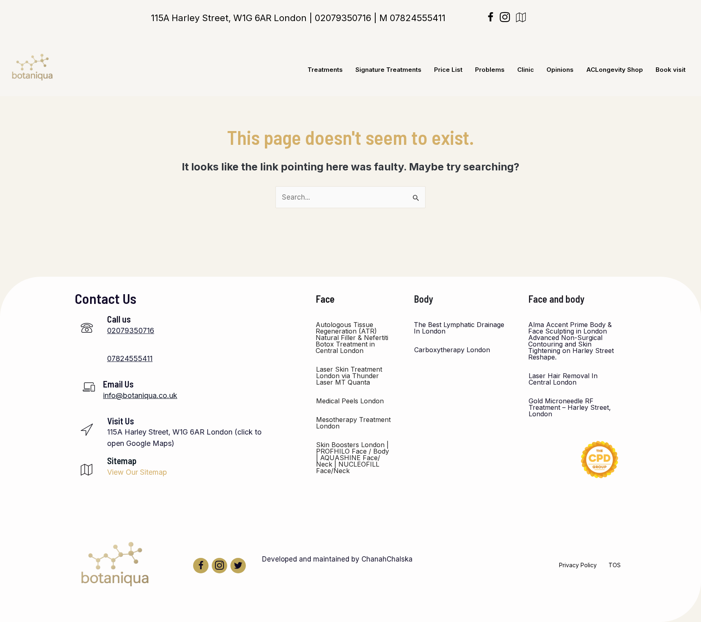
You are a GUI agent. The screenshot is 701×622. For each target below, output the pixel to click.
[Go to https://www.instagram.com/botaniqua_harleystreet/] (219, 565)
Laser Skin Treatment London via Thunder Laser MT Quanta (349, 375)
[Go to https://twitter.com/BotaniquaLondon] (238, 565)
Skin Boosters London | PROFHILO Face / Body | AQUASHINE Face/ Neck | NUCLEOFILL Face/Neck (352, 458)
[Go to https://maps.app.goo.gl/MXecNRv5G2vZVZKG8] (169, 434)
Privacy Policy (578, 565)
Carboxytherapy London (452, 350)
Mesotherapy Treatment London (353, 422)
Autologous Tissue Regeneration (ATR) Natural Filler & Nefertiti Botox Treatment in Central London (352, 338)
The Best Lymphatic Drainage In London (459, 328)
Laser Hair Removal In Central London (563, 379)
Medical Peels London (350, 401)
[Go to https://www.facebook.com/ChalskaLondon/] (201, 565)
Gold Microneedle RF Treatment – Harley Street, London (570, 407)
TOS (615, 565)
